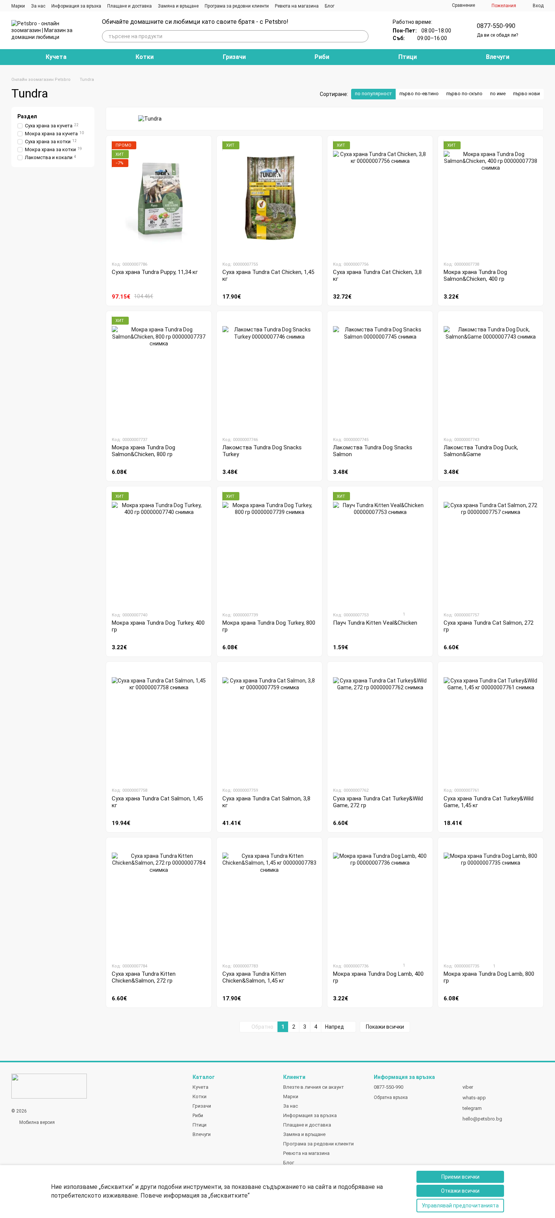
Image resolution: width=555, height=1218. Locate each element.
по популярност (373, 93)
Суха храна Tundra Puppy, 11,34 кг (155, 272)
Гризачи (234, 56)
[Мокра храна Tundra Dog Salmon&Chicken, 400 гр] (491, 198)
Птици (407, 56)
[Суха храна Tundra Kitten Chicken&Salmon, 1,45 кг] (269, 899)
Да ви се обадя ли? (497, 35)
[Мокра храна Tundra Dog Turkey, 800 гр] (269, 548)
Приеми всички (460, 1177)
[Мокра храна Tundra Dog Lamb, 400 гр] (380, 899)
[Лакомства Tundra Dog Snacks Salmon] (380, 373)
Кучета (56, 56)
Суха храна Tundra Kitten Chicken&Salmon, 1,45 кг (254, 977)
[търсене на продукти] (362, 36)
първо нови (526, 93)
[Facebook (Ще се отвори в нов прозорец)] (354, 6)
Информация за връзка (76, 6)
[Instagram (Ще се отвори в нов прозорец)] (345, 6)
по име (498, 93)
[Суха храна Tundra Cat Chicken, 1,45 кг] (269, 198)
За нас (38, 6)
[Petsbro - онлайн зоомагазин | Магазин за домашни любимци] (49, 1085)
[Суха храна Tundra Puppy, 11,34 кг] (159, 198)
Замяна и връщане (178, 6)
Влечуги (497, 56)
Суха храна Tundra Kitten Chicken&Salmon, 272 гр (144, 977)
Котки (145, 56)
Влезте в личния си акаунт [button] (313, 1087)
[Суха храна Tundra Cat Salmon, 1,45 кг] (159, 724)
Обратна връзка (391, 1097)
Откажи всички (460, 1191)
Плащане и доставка (129, 6)
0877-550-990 (496, 25)
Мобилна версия (36, 1122)
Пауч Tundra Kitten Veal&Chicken (375, 622)
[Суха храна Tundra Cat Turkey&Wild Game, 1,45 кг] (491, 724)
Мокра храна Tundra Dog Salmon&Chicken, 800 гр (143, 451)
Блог (330, 6)
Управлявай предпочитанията (460, 1206)
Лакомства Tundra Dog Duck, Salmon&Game (481, 451)
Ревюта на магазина (297, 6)
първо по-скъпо (464, 93)
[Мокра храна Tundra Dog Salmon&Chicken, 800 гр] (159, 373)
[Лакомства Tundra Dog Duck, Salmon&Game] (491, 373)
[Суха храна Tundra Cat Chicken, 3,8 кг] (380, 198)
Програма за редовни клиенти (237, 6)
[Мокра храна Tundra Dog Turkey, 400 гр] (159, 548)
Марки (18, 6)
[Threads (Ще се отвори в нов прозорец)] (363, 6)
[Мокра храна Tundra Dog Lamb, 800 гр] (491, 899)
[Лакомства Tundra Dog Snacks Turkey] (269, 373)
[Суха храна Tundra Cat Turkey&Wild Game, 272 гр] (380, 724)
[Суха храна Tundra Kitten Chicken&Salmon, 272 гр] (159, 899)
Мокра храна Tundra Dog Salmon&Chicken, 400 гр (475, 275)
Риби (321, 56)
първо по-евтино (419, 93)
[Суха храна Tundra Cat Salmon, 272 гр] (491, 548)
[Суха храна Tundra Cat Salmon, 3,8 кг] (269, 724)
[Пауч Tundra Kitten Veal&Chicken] (380, 548)
